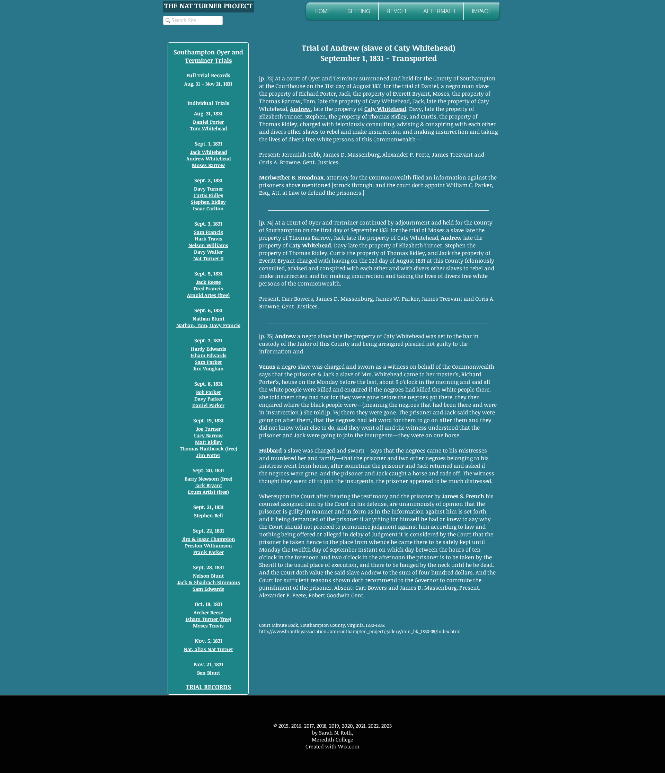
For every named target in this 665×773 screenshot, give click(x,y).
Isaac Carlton (208, 208)
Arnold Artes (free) (208, 295)
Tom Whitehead (208, 128)
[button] (358, 11)
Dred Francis (208, 288)
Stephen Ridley (208, 202)
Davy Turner (208, 188)
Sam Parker (208, 362)
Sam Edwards (208, 589)
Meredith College (332, 739)
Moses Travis (208, 625)
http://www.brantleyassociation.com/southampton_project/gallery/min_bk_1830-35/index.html (360, 631)
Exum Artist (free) (208, 492)
